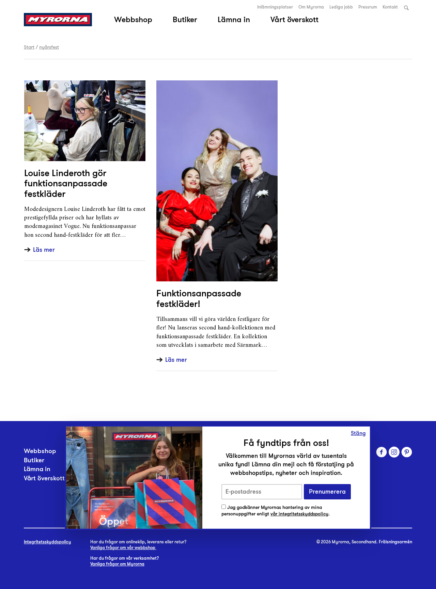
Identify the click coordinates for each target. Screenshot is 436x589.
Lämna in (234, 19)
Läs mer (44, 250)
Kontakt (390, 7)
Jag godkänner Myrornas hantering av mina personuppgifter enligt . (275, 511)
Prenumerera (327, 491)
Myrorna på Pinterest (406, 452)
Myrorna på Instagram (394, 452)
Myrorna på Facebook (381, 452)
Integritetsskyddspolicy (47, 542)
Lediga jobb (341, 7)
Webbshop (133, 19)
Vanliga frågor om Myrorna (117, 564)
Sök (406, 8)
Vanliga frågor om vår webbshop (123, 548)
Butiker (185, 19)
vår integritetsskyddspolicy (299, 514)
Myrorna (58, 19)
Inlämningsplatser (275, 7)
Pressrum (367, 7)
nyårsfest (49, 47)
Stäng (358, 433)
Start (29, 47)
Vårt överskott (294, 19)
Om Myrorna (311, 7)
